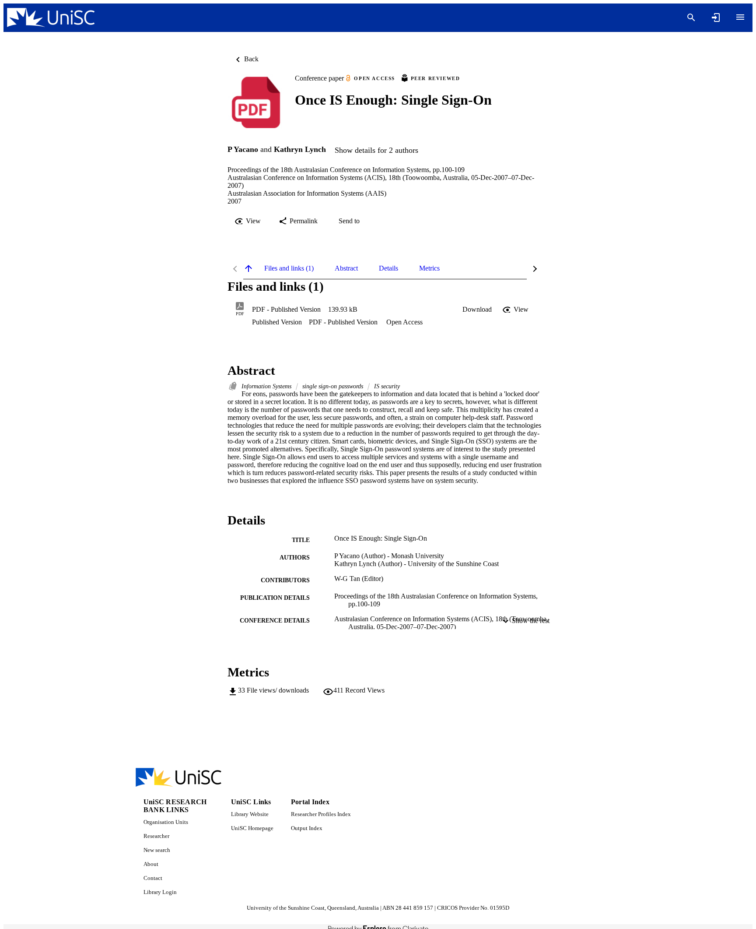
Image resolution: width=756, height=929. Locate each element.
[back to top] (248, 268)
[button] (477, 309)
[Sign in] (715, 17)
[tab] (289, 268)
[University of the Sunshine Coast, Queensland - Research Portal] (50, 18)
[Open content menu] (740, 17)
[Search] (691, 17)
